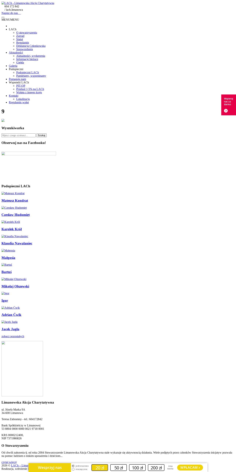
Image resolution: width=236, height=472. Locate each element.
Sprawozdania (24, 49)
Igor (4, 300)
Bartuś (6, 272)
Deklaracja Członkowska (31, 45)
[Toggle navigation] (2, 17)
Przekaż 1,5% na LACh (30, 89)
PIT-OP (20, 85)
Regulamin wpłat (19, 102)
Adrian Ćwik (11, 315)
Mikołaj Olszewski (15, 286)
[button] (10, 19)
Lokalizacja (23, 99)
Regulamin (22, 42)
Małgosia (8, 258)
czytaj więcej (9, 462)
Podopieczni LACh (27, 72)
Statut (19, 39)
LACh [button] (12, 29)
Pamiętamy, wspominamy (31, 75)
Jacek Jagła (10, 329)
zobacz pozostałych (12, 336)
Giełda (20, 62)
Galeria (13, 65)
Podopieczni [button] (16, 69)
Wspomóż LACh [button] (19, 82)
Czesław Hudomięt (15, 215)
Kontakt (13, 95)
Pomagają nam (17, 79)
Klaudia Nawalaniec (16, 243)
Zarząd (20, 35)
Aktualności (16, 52)
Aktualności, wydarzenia (30, 55)
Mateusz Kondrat (14, 200)
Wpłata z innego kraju (29, 92)
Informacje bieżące (27, 59)
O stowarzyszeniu (26, 32)
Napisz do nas (10, 13)
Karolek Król (11, 229)
